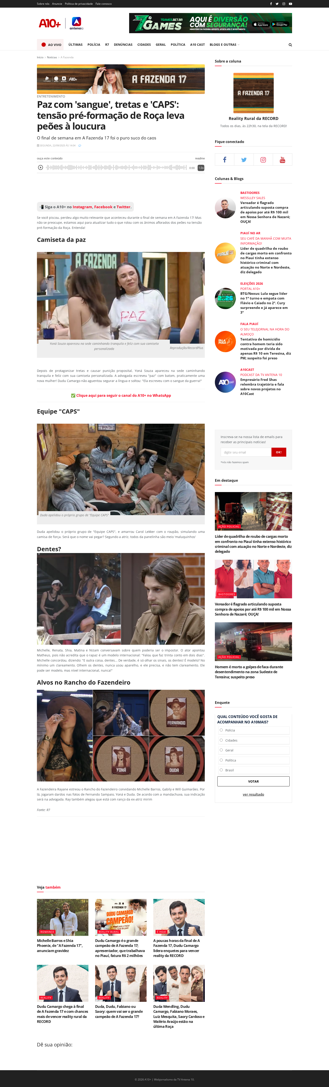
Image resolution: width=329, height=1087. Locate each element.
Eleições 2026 (251, 283)
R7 (107, 44)
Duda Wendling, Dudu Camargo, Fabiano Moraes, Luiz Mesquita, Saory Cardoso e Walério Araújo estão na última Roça (179, 1016)
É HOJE (161, 931)
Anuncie (57, 4)
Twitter (123, 206)
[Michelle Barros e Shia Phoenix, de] (62, 917)
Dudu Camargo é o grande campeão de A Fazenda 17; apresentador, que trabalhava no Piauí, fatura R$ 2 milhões (120, 948)
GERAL (161, 44)
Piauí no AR (250, 233)
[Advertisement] (120, 188)
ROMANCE (47, 931)
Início (40, 57)
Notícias (52, 57)
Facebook (103, 206)
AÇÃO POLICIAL (228, 526)
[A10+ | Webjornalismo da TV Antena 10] (61, 23)
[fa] (282, 159)
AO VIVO (54, 45)
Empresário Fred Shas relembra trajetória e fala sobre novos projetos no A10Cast (262, 386)
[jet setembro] (210, 23)
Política (229, 760)
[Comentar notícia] (80, 145)
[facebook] (224, 159)
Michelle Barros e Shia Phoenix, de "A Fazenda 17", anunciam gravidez (60, 945)
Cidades (230, 740)
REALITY (46, 997)
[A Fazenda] (121, 79)
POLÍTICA (178, 44)
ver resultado (253, 794)
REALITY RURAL (109, 931)
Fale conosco (104, 4)
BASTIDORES (226, 594)
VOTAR (253, 781)
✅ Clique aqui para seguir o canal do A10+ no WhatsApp (121, 395)
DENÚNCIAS (123, 44)
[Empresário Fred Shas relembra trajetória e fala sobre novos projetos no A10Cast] (225, 382)
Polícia (229, 730)
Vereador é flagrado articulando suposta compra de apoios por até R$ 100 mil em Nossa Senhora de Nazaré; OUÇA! (265, 212)
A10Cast (247, 369)
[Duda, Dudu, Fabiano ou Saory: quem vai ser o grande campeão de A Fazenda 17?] (121, 983)
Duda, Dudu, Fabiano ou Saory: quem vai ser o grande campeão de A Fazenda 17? (119, 1011)
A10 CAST (197, 44)
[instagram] (283, 4)
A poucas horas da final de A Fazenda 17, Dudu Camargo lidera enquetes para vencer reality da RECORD (176, 948)
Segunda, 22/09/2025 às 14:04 (57, 145)
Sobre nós (43, 4)
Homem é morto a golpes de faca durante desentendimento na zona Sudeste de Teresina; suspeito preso (249, 671)
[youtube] (290, 4)
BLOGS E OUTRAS (223, 44)
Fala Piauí (249, 324)
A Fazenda (67, 57)
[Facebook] (271, 4)
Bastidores (250, 193)
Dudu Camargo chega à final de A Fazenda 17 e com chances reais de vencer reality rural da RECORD (62, 1014)
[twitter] (277, 4)
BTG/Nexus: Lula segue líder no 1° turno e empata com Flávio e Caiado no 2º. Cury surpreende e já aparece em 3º (264, 303)
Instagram (82, 206)
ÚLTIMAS (75, 44)
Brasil (228, 770)
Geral (228, 750)
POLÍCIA (94, 44)
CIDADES (144, 44)
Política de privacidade (79, 4)
